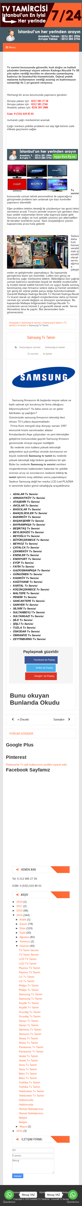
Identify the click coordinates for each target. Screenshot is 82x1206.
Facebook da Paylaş (44, 660)
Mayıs (24, 1126)
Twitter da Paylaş (44, 668)
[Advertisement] (41, 822)
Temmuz (25, 941)
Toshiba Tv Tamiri (29, 1082)
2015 (19, 915)
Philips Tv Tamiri (29, 985)
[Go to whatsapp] (73, 1195)
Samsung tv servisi (29, 347)
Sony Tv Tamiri (28, 1064)
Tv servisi (32, 354)
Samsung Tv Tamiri (30, 994)
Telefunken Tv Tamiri (31, 1091)
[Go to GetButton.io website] (73, 1202)
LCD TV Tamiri (27, 958)
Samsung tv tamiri (55, 347)
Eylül (23, 932)
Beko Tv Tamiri (28, 1073)
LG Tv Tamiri (26, 976)
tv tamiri (47, 354)
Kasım (24, 923)
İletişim (23, 1117)
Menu (12, 47)
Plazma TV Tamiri (29, 967)
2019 (19, 901)
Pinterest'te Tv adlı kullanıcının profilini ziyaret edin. (37, 764)
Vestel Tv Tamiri (28, 1056)
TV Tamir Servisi (29, 950)
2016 (19, 910)
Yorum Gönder (21, 733)
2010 (19, 1130)
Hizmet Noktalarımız (31, 1108)
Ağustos (24, 937)
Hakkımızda (26, 1099)
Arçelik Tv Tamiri (29, 1003)
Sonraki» (58, 719)
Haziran (25, 945)
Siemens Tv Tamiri (30, 1029)
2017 (19, 906)
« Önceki (23, 719)
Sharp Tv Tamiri (28, 1038)
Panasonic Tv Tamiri (31, 1047)
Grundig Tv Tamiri (29, 1012)
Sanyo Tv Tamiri (28, 1020)
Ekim (23, 928)
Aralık (23, 919)
